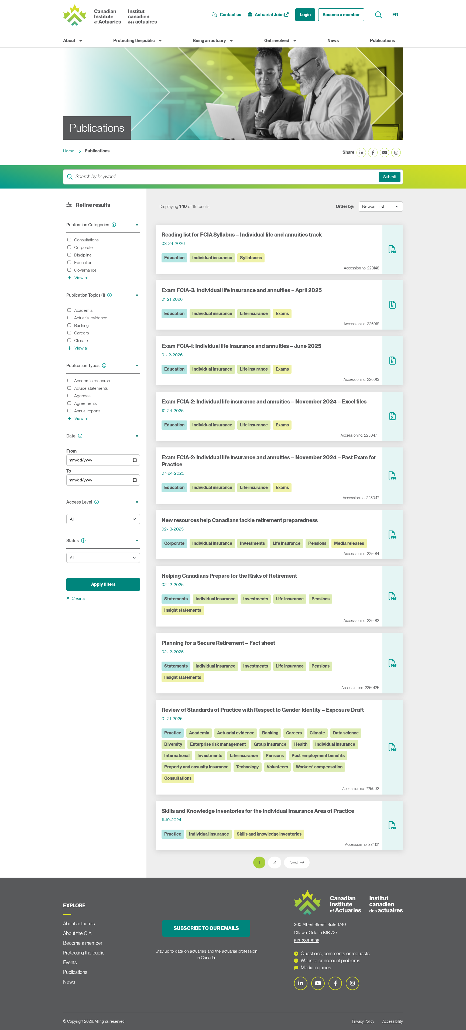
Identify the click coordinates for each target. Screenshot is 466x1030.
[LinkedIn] (300, 983)
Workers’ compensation (319, 766)
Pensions (317, 543)
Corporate (174, 543)
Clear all (79, 598)
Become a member (341, 14)
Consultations (177, 778)
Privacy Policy (363, 1021)
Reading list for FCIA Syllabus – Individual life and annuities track (242, 234)
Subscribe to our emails (206, 928)
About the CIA (77, 933)
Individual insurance (212, 257)
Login (305, 14)
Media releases (349, 543)
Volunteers (277, 766)
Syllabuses (251, 257)
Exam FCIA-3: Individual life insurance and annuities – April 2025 (242, 290)
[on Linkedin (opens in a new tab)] (361, 152)
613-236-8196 (306, 940)
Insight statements (182, 610)
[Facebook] (335, 983)
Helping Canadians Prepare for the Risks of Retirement (229, 576)
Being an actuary (209, 40)
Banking (270, 732)
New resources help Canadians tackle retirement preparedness (240, 520)
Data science (346, 732)
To (68, 471)
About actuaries (79, 923)
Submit (389, 176)
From (71, 451)
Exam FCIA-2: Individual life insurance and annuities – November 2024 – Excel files (264, 401)
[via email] (384, 152)
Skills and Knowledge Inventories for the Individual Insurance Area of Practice (258, 811)
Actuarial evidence (235, 732)
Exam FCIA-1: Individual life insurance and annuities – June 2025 (241, 346)
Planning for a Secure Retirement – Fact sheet (218, 643)
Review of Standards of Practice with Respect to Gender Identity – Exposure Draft (263, 710)
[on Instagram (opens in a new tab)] (396, 152)
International (177, 755)
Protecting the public (134, 40)
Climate (317, 732)
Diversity (173, 744)
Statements (176, 598)
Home (68, 150)
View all (80, 277)
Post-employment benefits (318, 755)
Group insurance (270, 744)
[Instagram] (352, 983)
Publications (382, 40)
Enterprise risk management (218, 744)
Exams (282, 313)
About (69, 40)
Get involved (276, 40)
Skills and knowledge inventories (269, 834)
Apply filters (103, 584)
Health (300, 744)
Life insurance (254, 313)
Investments (252, 543)
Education (174, 257)
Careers (294, 732)
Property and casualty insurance (196, 766)
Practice (172, 732)
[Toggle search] (379, 15)
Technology (247, 766)
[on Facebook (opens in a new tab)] (373, 152)
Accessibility (392, 1021)
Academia (199, 732)
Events (70, 962)
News (333, 40)
